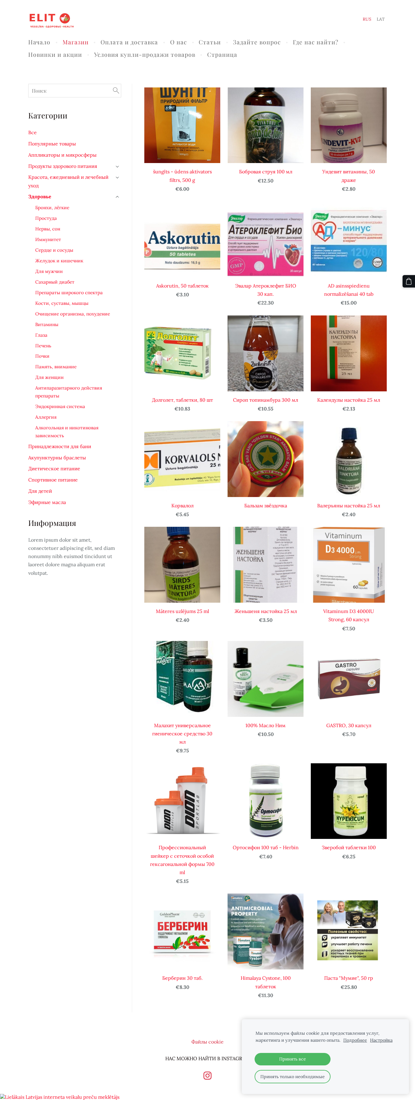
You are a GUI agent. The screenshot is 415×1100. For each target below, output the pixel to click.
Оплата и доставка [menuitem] (129, 42)
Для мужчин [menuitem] (49, 271)
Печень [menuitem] (43, 346)
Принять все (292, 1059)
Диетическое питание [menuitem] (54, 468)
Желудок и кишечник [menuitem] (59, 261)
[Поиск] (116, 90)
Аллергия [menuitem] (46, 417)
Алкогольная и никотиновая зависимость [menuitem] (66, 431)
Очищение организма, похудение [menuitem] (72, 314)
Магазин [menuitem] (76, 42)
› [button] (118, 166)
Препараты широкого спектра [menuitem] (69, 292)
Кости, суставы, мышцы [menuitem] (61, 303)
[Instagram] (207, 1075)
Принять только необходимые (292, 1076)
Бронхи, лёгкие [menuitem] (52, 207)
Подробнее (355, 1040)
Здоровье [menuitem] (39, 196)
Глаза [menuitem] (41, 335)
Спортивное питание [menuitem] (53, 480)
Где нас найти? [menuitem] (315, 42)
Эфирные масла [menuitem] (47, 502)
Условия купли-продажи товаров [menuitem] (144, 54)
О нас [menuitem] (178, 42)
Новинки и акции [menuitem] (55, 54)
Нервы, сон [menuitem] (47, 229)
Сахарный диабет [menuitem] (54, 282)
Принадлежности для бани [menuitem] (59, 446)
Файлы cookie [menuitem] (207, 1042)
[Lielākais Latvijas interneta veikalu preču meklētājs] (59, 1097)
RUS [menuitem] (367, 19)
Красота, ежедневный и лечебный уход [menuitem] (68, 181)
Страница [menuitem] (222, 54)
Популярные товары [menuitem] (52, 144)
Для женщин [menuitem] (49, 377)
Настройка (381, 1040)
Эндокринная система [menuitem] (60, 406)
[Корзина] (409, 281)
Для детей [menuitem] (40, 491)
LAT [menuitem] (381, 19)
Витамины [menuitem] (46, 324)
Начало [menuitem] (39, 42)
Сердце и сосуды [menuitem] (54, 250)
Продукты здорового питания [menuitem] (62, 166)
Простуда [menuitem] (46, 218)
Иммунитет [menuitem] (48, 239)
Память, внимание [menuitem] (56, 367)
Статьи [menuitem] (210, 42)
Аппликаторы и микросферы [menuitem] (62, 155)
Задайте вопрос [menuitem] (257, 42)
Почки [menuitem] (42, 356)
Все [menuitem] (32, 132)
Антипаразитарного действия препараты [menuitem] (68, 392)
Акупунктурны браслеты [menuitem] (57, 458)
